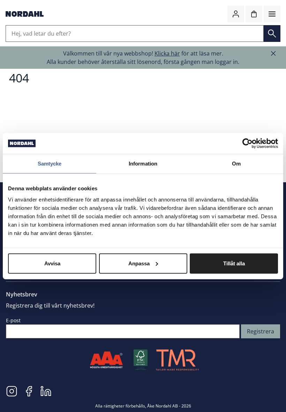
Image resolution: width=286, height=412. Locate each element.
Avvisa (52, 263)
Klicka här (167, 53)
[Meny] (272, 14)
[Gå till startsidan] (25, 14)
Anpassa (139, 263)
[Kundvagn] (254, 14)
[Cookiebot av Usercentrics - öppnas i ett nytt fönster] (247, 143)
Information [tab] (143, 164)
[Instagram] (11, 390)
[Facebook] (29, 390)
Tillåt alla (234, 263)
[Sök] (272, 33)
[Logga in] (235, 14)
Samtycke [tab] (50, 164)
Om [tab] (236, 164)
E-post (13, 320)
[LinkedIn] (46, 390)
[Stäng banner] (273, 53)
